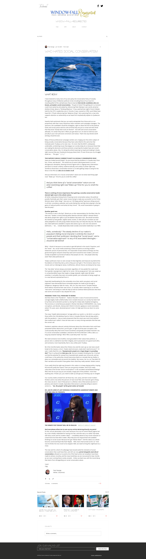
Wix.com (59, 555)
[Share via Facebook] (45, 478)
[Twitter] (101, 6)
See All (107, 492)
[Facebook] (98, 6)
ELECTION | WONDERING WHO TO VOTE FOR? (71, 510)
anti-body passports (96, 509)
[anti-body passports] (98, 501)
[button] (107, 36)
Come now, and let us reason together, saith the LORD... (47, 510)
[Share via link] (53, 478)
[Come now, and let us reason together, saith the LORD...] (48, 501)
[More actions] (100, 47)
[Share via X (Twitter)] (49, 478)
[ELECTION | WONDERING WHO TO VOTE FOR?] (73, 501)
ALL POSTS (39, 36)
